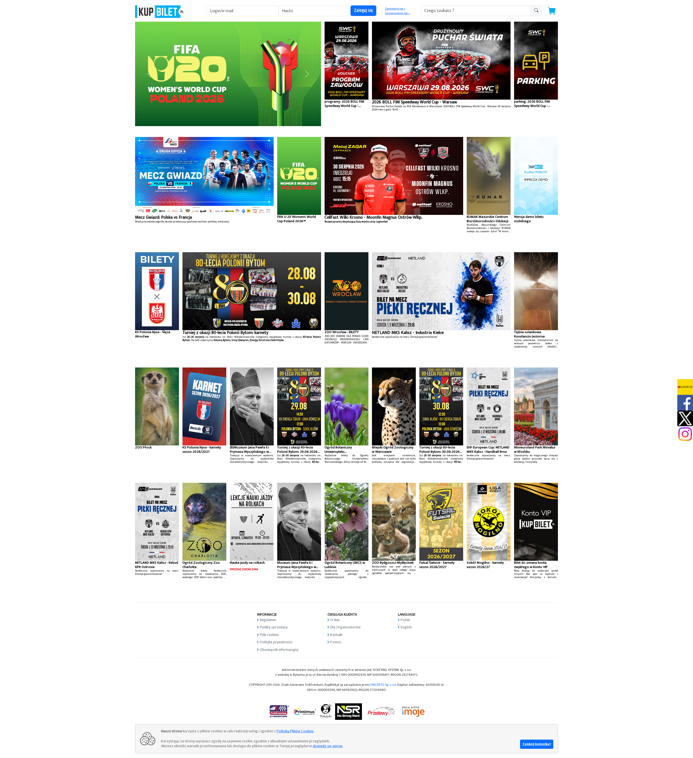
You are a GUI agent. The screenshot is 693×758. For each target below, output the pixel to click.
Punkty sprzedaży (273, 627)
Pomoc (335, 642)
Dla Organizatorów (345, 627)
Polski (405, 620)
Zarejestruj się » (395, 8)
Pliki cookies (269, 635)
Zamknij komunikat (536, 744)
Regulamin (268, 620)
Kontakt (336, 635)
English (406, 627)
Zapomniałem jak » (397, 13)
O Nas (335, 620)
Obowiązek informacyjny (279, 650)
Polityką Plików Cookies (295, 731)
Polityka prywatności (276, 642)
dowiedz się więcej (327, 746)
